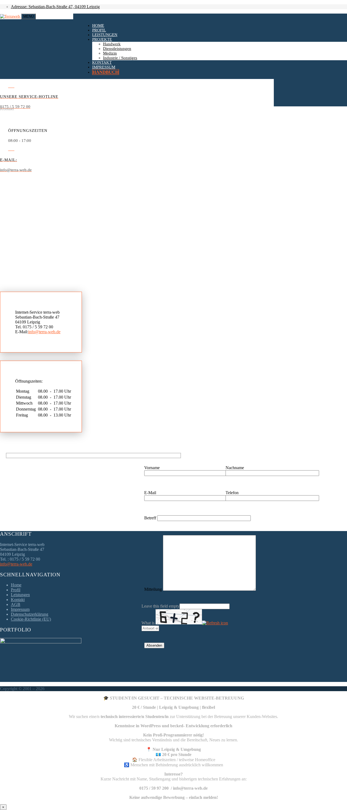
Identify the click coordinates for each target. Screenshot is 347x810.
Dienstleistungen (117, 48)
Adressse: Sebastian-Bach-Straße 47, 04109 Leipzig (55, 6)
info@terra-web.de (44, 331)
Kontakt (102, 62)
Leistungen (104, 35)
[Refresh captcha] (215, 623)
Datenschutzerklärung (29, 614)
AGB (15, 604)
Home (98, 25)
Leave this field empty (160, 606)
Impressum (103, 67)
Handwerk (112, 44)
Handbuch (105, 72)
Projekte (102, 39)
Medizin (110, 53)
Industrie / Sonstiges (120, 58)
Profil (99, 30)
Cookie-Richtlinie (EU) (31, 619)
